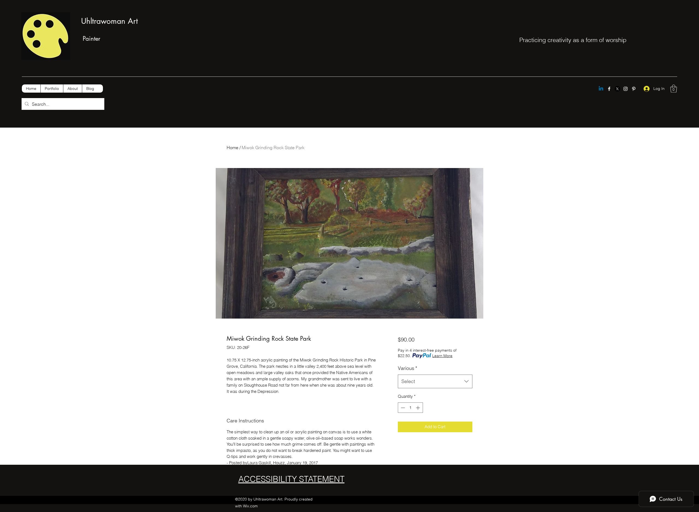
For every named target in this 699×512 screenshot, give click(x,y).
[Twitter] (617, 89)
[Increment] (418, 408)
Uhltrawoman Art (109, 21)
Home (232, 147)
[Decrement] (402, 408)
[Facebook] (609, 89)
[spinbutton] (410, 408)
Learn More (442, 355)
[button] (673, 89)
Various (407, 368)
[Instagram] (625, 89)
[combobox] (435, 381)
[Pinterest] (633, 89)
